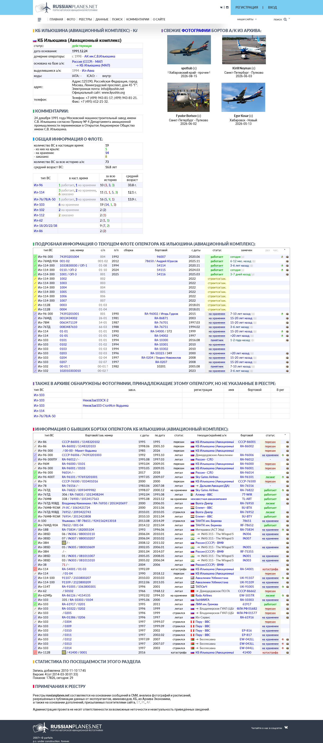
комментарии (137, 19)
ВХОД (272, 7)
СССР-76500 (71, 481)
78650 (161, 261)
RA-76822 (69, 490)
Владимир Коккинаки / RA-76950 (84, 503)
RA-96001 (69, 468)
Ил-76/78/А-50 (44, 199)
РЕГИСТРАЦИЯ (247, 7)
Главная (56, 19)
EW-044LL (247, 648)
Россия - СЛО (204, 459)
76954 (66, 516)
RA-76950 (247, 503)
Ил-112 (39, 215)
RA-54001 (69, 569)
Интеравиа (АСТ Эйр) (210, 529)
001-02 (65, 261)
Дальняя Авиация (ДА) (214, 485)
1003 (63, 283)
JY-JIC (66, 507)
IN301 (247, 556)
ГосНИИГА (202, 600)
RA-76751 (161, 327)
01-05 (64, 335)
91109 (66, 582)
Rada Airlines (204, 595)
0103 (63, 349)
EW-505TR (247, 595)
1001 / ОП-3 (68, 274)
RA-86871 (161, 318)
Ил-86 (38, 231)
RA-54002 (161, 335)
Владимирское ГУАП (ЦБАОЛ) (220, 608)
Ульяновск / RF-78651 (76, 521)
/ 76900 (70, 499)
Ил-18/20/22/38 (45, 225)
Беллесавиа (208, 639)
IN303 (247, 560)
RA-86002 (69, 446)
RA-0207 (161, 362)
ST (138, 702)
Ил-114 (39, 192)
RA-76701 (161, 322)
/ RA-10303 (72, 600)
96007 (161, 256)
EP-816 (247, 630)
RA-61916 (247, 617)
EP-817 (247, 635)
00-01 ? (65, 366)
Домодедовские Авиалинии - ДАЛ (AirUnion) (225, 455)
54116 (161, 274)
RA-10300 (161, 340)
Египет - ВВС (204, 507)
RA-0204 (161, 357)
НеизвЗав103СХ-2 (95, 400)
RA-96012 (69, 459)
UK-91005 (247, 586)
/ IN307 (69, 538)
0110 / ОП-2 (68, 270)
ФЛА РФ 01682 (247, 608)
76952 (66, 512)
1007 (63, 300)
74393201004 (69, 256)
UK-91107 (247, 578)
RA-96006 (247, 455)
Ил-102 (39, 210)
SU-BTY (247, 516)
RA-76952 (247, 512)
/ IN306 (69, 534)
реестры (85, 19)
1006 (63, 296)
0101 (63, 340)
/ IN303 (69, 560)
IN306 (247, 534)
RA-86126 (69, 595)
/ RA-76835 (72, 494)
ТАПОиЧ (201, 586)
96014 (66, 472)
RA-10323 (161, 353)
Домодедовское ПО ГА (215, 591)
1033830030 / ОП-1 (73, 265)
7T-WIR (247, 494)
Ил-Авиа (88, 70)
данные (102, 19)
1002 (63, 278)
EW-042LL (247, 639)
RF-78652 (247, 525)
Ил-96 (38, 185)
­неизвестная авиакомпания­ (209, 499)
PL (143, 702)
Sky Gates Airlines (207, 477)
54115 (161, 270)
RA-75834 (69, 529)
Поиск (279, 19)
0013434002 (68, 318)
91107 (66, 578)
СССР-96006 (71, 455)
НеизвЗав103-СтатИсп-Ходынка (106, 405)
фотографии (196, 30)
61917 (247, 604)
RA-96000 (69, 463)
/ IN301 (69, 556)
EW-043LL (247, 643)
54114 (161, 265)
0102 (63, 344)
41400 (247, 652)
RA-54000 (161, 331)
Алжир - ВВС (204, 494)
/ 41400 (69, 652)
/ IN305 (69, 547)
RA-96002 (161, 313)
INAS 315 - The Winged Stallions (222, 534)
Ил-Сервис (203, 617)
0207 (63, 362)
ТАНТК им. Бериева (209, 521)
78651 (247, 521)
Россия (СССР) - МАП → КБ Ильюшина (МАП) (91, 63)
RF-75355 (247, 551)
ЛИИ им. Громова (207, 604)
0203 (63, 353)
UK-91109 (247, 582)
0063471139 (68, 322)
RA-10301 (161, 344)
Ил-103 (39, 204)
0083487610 (68, 327)
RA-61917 (69, 604)
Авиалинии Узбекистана (212, 578)
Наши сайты (245, 19)
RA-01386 (69, 617)
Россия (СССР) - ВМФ (210, 542)
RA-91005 (69, 586)
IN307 (247, 538)
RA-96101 (69, 477)
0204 (63, 357)
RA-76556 (69, 485)
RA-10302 (161, 349)
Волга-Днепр (204, 503)
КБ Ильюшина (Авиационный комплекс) (222, 442)
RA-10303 (247, 600)
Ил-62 (38, 220)
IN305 (247, 547)
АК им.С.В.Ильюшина (99, 56)
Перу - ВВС (203, 621)
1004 (63, 287)
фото (71, 19)
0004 (63, 309)
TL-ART (247, 499)
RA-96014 (247, 472)
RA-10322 (69, 608)
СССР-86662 (247, 591)
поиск (117, 19)
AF (148, 702)
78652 (66, 525)
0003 (63, 305)
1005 (63, 292)
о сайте (159, 19)
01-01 (64, 331)
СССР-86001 (71, 442)
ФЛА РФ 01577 (247, 613)
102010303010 (70, 370)
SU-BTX (247, 507)
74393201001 (69, 313)
